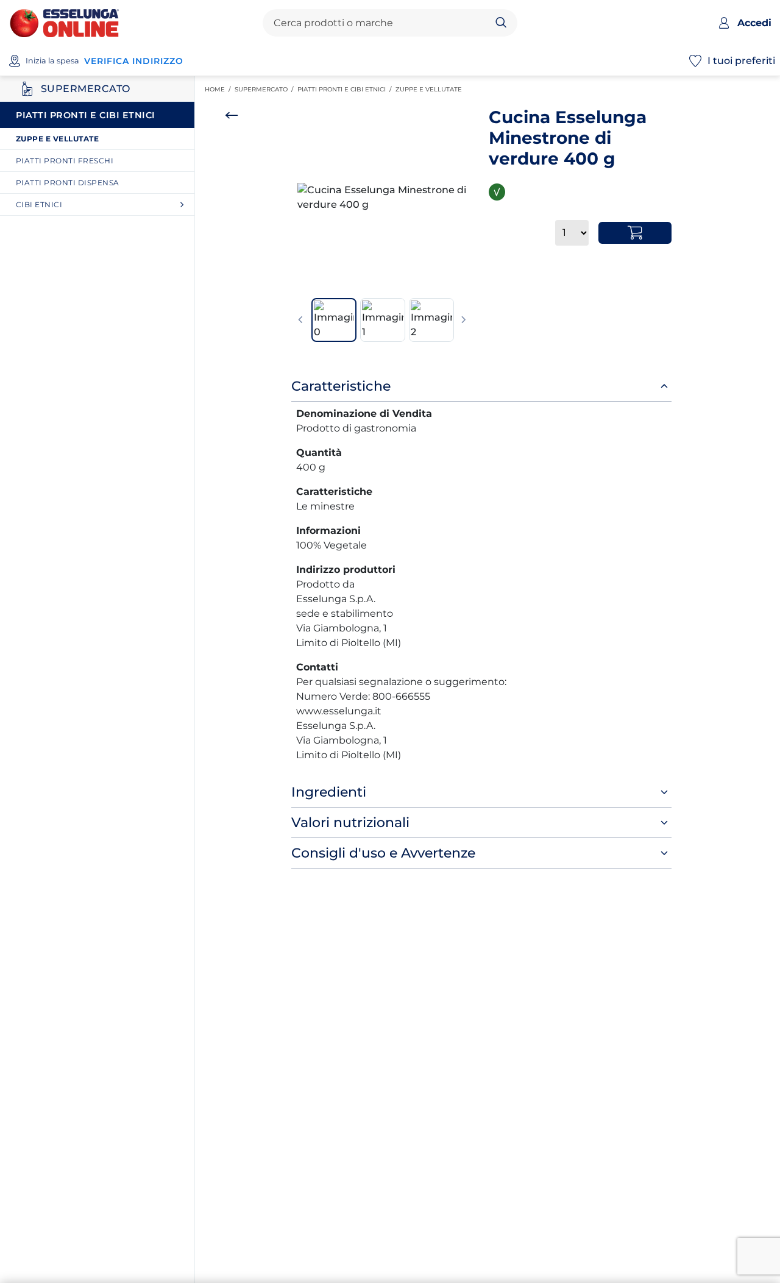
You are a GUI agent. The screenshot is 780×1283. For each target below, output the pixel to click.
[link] (101, 138)
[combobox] (380, 23)
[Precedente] (300, 320)
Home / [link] (220, 89)
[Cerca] (501, 23)
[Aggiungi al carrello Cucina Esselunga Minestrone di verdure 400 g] (635, 233)
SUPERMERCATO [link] (266, 89)
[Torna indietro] (231, 115)
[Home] (64, 22)
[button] (382, 197)
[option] (382, 197)
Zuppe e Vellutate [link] (430, 89)
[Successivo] (464, 320)
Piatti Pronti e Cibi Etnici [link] (346, 89)
